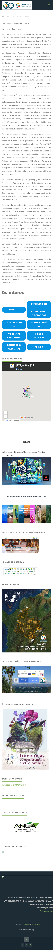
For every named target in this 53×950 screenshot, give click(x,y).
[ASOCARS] (17, 5)
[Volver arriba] (26, 939)
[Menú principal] (48, 5)
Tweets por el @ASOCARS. (14, 785)
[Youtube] (26, 945)
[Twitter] (30, 945)
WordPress (35, 924)
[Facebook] (22, 945)
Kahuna (26, 924)
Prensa (7, 17)
